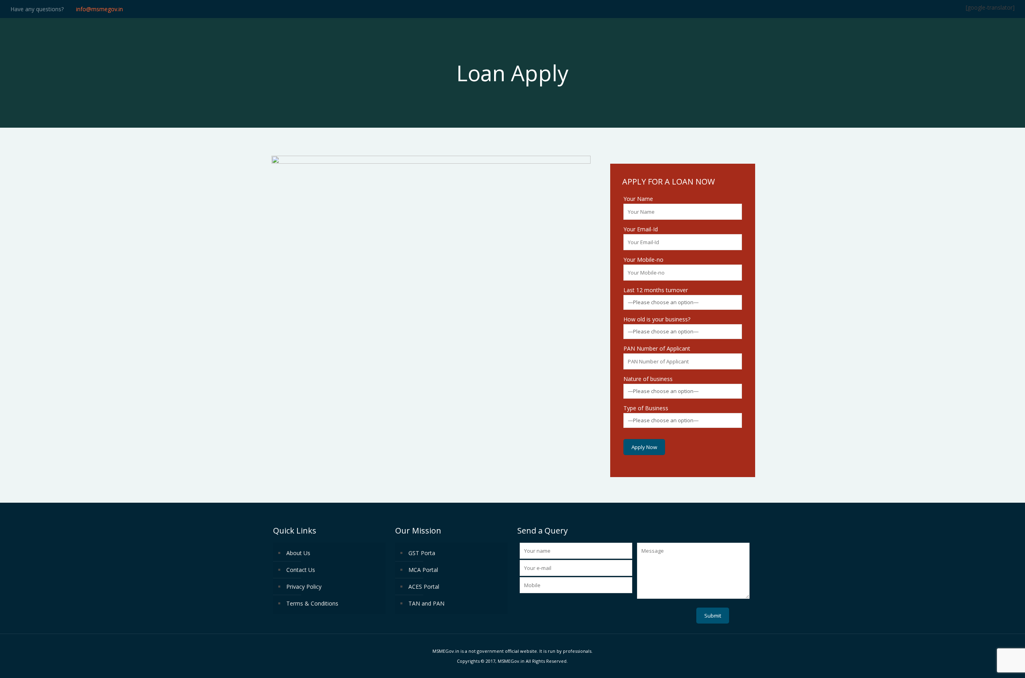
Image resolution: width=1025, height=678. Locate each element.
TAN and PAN (426, 603)
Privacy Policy (304, 586)
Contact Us (300, 570)
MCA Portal (423, 570)
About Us (298, 553)
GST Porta (421, 553)
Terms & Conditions (312, 603)
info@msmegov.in (99, 9)
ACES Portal (423, 586)
